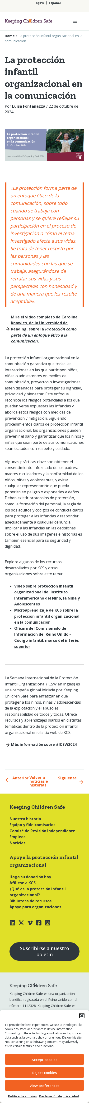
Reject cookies (44, 1072)
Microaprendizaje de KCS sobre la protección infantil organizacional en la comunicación (47, 616)
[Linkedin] (12, 923)
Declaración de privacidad (59, 1096)
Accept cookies (44, 1059)
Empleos (17, 836)
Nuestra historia (25, 818)
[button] (82, 1015)
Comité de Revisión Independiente (42, 830)
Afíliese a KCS (22, 882)
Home (10, 36)
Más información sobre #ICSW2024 (44, 744)
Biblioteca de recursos (30, 901)
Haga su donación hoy (30, 876)
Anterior (20, 778)
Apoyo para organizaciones (35, 906)
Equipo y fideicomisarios (32, 824)
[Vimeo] (30, 923)
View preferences (45, 1085)
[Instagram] (48, 923)
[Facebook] (39, 923)
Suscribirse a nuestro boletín (44, 951)
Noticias (17, 842)
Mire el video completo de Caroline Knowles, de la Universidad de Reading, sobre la (44, 329)
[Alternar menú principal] (75, 21)
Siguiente (67, 778)
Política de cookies (22, 1096)
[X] (21, 923)
